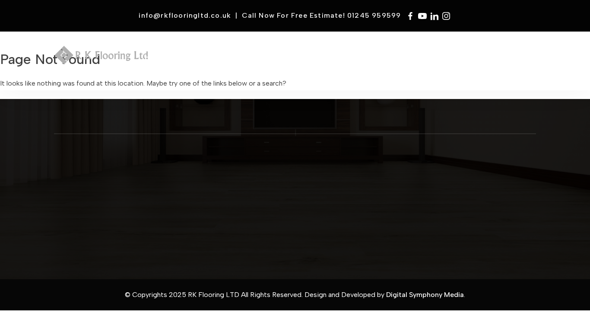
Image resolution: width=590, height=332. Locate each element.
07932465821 (351, 185)
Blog (470, 57)
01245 (343, 178)
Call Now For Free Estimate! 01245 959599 (321, 15)
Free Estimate (390, 62)
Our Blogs (209, 209)
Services (228, 57)
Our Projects (211, 201)
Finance (436, 57)
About (188, 57)
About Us (208, 186)
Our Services (211, 194)
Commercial (280, 57)
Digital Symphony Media (425, 294)
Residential (339, 57)
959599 (357, 178)
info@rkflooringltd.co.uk (185, 15)
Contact (507, 57)
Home (156, 57)
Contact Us (210, 179)
